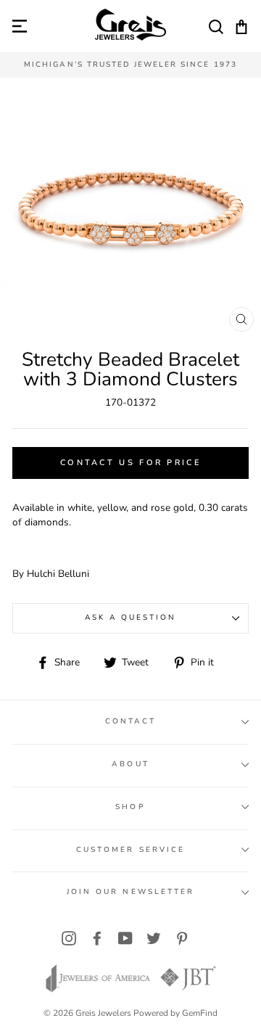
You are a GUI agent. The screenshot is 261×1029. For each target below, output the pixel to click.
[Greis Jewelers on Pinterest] (182, 938)
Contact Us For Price (130, 462)
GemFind (200, 1013)
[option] (130, 65)
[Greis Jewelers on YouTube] (125, 938)
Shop (130, 807)
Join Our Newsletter (130, 892)
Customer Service (130, 850)
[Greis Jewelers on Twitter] (153, 938)
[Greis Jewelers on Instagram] (69, 938)
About (130, 764)
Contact (130, 721)
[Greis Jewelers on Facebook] (97, 938)
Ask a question (131, 617)
